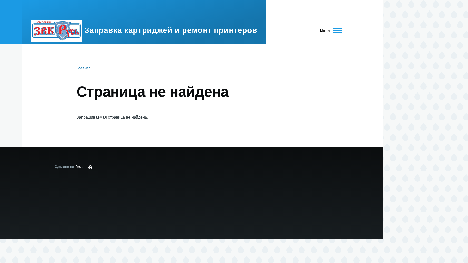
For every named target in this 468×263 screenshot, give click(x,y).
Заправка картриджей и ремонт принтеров (170, 31)
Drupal (81, 167)
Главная (83, 68)
